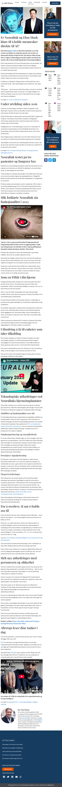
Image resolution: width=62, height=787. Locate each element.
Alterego (14, 652)
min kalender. (26, 718)
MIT (2, 642)
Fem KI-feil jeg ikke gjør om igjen (49, 110)
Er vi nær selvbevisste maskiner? (17, 99)
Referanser (37, 2)
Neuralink (13, 51)
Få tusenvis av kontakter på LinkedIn (11, 755)
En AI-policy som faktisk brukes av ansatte (59, 93)
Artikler (44, 2)
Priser (30, 2)
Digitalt (51, 785)
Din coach (31, 4)
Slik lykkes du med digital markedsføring (12, 748)
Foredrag (23, 2)
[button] (46, 160)
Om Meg (17, 2)
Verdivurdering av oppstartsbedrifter (11, 751)
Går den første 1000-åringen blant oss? (12, 758)
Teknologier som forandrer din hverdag (12, 744)
